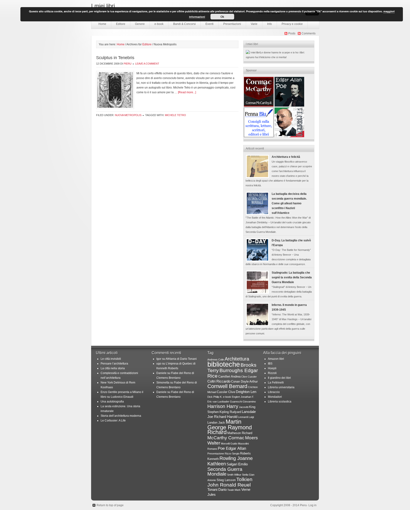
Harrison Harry (222, 406)
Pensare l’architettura (114, 363)
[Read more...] (187, 92)
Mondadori (275, 396)
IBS (270, 363)
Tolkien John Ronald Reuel (229, 482)
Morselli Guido (229, 443)
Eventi (209, 24)
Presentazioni (232, 24)
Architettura (237, 358)
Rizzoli (272, 373)
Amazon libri (276, 358)
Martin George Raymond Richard (229, 427)
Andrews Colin (215, 359)
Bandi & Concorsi (184, 24)
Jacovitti (243, 407)
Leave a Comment (147, 63)
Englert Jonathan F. (243, 396)
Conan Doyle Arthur (244, 381)
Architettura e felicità (286, 157)
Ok (222, 16)
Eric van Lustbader (218, 401)
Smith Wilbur (234, 474)
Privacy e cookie (292, 24)
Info (269, 24)
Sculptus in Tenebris (115, 57)
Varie (254, 24)
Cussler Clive (226, 392)
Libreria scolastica (279, 401)
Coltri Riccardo (218, 381)
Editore (118, 25)
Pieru (127, 63)
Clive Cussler (249, 376)
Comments (309, 33)
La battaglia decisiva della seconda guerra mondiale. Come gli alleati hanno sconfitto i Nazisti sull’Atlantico (289, 203)
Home (102, 24)
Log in (312, 505)
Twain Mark (234, 489)
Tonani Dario (217, 489)
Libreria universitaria (281, 387)
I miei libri (103, 6)
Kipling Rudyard (230, 412)
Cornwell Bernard (227, 386)
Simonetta (162, 382)
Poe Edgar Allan (232, 448)
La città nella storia (113, 368)
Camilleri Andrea (229, 376)
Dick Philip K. (214, 396)
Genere (137, 25)
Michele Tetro (175, 115)
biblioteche (223, 364)
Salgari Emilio (237, 464)
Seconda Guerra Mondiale (224, 472)
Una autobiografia (112, 401)
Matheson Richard (239, 433)
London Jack (216, 422)
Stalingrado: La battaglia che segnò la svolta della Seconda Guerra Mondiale (292, 277)
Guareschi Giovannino (243, 401)
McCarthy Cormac (225, 437)
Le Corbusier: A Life (113, 420)
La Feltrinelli (276, 382)
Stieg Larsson (226, 480)
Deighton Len (246, 392)
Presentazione (215, 453)
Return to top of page (110, 505)
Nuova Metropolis (128, 115)
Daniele (161, 373)
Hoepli (272, 368)
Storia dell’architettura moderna (121, 415)
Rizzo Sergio (232, 453)
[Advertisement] (259, 92)
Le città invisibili (111, 358)
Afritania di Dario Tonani (181, 358)
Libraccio (274, 392)
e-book (158, 24)
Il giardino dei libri (279, 377)
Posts (291, 33)
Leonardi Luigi (246, 417)
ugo (158, 363)
